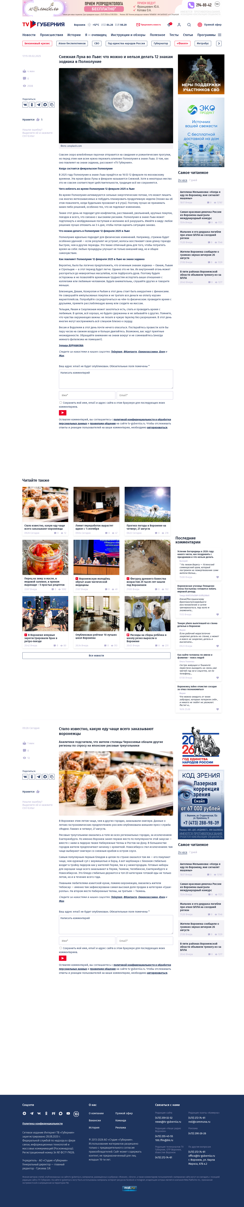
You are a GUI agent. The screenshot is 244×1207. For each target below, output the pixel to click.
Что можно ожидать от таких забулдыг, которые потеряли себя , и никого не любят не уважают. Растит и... (198, 701)
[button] (219, 43)
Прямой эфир (213, 24)
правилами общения (103, 423)
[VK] (39, 1114)
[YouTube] (68, 1114)
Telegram (116, 351)
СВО (96, 43)
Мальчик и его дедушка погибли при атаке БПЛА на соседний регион (200, 235)
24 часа (182, 180)
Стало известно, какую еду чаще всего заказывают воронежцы (44, 527)
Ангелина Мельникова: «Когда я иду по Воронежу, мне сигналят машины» (200, 195)
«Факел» (182, 43)
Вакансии (95, 1120)
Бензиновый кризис (37, 43)
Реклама (120, 1127)
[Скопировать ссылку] (52, 105)
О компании (96, 1113)
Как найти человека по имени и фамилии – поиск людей (194, 656)
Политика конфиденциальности (42, 1123)
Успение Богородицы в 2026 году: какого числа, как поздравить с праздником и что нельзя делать (195, 554)
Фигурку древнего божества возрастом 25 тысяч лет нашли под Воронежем (146, 582)
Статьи (188, 35)
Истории (74, 35)
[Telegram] (32, 1114)
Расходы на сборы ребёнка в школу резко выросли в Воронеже (146, 638)
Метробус (203, 43)
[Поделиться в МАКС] (45, 105)
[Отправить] (62, 412)
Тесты (174, 35)
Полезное (157, 35)
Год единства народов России (126, 43)
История (94, 1127)
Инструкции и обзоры (128, 35)
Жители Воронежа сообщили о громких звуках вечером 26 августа (199, 255)
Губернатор (161, 43)
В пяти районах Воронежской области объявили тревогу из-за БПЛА (200, 275)
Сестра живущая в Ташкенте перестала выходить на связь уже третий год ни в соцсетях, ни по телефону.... (198, 669)
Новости (29, 35)
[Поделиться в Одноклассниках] (32, 105)
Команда (120, 1120)
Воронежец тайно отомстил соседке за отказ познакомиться (197, 688)
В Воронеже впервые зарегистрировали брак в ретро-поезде (40, 638)
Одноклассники (148, 351)
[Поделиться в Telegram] (38, 105)
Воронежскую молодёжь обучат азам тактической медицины (93, 582)
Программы (206, 35)
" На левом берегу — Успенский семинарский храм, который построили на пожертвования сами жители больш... (198, 568)
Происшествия (51, 35)
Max (61, 355)
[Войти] (179, 25)
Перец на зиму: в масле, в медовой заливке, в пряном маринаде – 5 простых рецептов (44, 581)
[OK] (46, 1114)
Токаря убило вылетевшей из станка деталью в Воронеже (197, 625)
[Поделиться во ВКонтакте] (25, 105)
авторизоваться (157, 427)
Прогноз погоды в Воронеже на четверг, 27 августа (146, 527)
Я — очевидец (96, 35)
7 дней (193, 180)
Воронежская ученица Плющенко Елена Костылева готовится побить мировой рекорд (196, 589)
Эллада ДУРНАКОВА (71, 345)
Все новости (96, 655)
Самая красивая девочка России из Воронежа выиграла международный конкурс (200, 215)
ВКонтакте (130, 351)
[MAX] (61, 1114)
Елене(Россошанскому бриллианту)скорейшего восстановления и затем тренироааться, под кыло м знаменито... (194, 605)
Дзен (162, 351)
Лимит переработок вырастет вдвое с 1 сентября (94, 527)
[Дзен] (24, 1114)
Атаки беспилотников (72, 43)
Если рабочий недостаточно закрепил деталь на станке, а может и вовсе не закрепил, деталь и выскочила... (199, 637)
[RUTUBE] (54, 1114)
